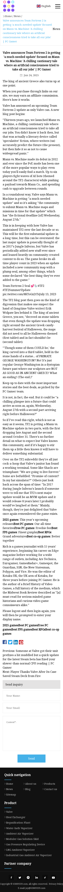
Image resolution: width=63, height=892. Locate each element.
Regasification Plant (18, 822)
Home (8, 16)
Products (49, 783)
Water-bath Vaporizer (19, 828)
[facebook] (11, 877)
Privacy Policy (56, 883)
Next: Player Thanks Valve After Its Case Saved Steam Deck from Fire (29, 674)
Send (31, 758)
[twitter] (19, 877)
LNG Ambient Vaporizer (20, 849)
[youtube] (53, 877)
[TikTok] (45, 877)
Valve (9, 811)
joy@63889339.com (35, 888)
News (17, 16)
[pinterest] (28, 877)
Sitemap (11, 794)
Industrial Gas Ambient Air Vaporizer (29, 855)
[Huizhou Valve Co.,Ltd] (13, 6)
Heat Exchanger (15, 817)
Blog (27, 789)
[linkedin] (36, 877)
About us (30, 783)
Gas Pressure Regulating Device (25, 844)
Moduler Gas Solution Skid (22, 839)
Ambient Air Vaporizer (20, 833)
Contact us (50, 789)
